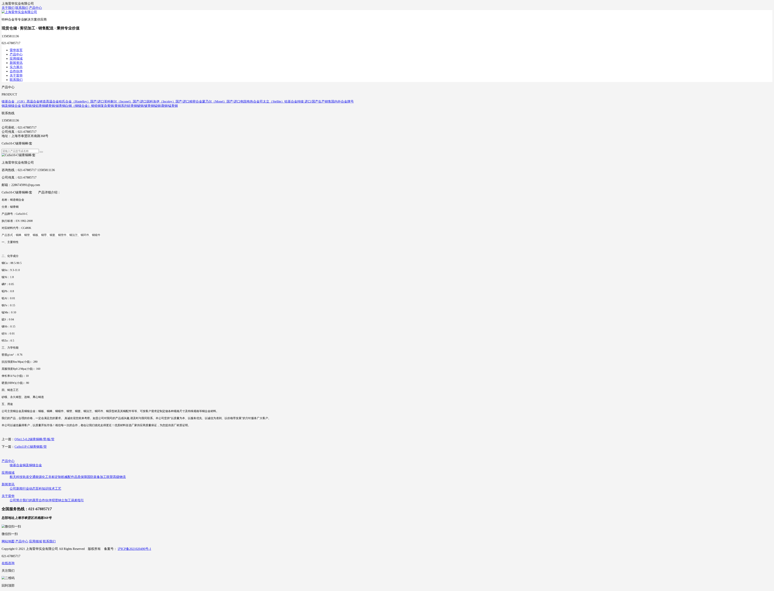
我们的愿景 (31, 500)
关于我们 (8, 7)
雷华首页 (16, 50)
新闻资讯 (16, 62)
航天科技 (16, 477)
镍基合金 (16, 465)
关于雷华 (16, 75)
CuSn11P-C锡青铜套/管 (31, 446)
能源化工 (41, 477)
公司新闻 (16, 488)
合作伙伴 (16, 71)
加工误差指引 (74, 500)
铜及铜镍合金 (32, 465)
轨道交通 (29, 477)
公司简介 (16, 500)
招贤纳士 (58, 500)
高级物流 (119, 477)
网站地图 (8, 541)
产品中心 (35, 7)
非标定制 (54, 477)
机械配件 (67, 477)
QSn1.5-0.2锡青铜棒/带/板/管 (34, 439)
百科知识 (41, 488)
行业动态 (29, 488)
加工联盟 (106, 477)
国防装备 (93, 477)
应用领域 (16, 58)
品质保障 (80, 477)
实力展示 (16, 67)
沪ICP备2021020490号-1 (134, 548)
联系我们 (21, 7)
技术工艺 (54, 488)
